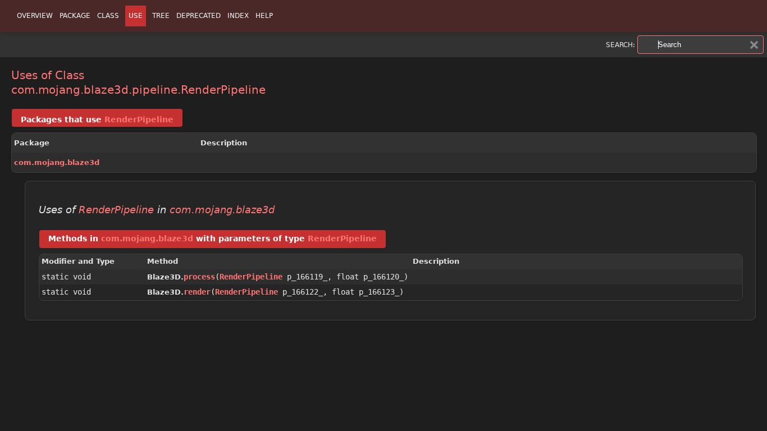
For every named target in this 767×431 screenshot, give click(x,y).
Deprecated (198, 16)
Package (75, 16)
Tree (161, 16)
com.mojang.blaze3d (56, 162)
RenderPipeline (139, 119)
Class (108, 16)
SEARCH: (620, 45)
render (197, 291)
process (199, 276)
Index (238, 16)
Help (264, 16)
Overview (35, 16)
